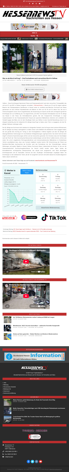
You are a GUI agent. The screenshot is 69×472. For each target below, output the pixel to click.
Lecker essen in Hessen (16, 38)
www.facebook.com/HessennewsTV (46, 160)
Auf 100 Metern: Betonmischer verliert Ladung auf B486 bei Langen (33, 317)
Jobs (4, 382)
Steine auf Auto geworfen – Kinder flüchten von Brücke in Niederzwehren (35, 334)
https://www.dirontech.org (56, 469)
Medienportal (7, 389)
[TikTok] (53, 217)
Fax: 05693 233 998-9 (11, 454)
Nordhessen (45, 80)
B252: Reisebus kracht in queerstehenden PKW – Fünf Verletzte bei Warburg (34, 231)
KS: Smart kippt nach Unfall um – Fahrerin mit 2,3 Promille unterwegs (33, 229)
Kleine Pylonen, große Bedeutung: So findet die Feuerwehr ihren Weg (34, 400)
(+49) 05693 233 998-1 (11, 451)
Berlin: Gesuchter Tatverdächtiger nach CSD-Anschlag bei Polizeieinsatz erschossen (39, 408)
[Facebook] (10, 217)
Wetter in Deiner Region (27, 171)
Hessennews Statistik (9, 387)
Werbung (5, 385)
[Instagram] (29, 217)
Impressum (6, 391)
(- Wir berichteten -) (38, 105)
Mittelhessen (39, 327)
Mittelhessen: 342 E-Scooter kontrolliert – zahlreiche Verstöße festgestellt (36, 325)
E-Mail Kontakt (9, 457)
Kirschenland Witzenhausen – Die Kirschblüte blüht (40, 38)
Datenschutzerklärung (9, 393)
